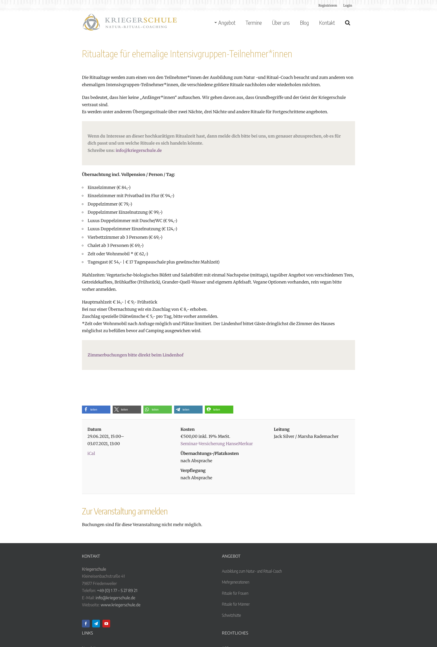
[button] (347, 22)
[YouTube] (106, 623)
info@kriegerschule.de (139, 150)
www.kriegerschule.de (120, 604)
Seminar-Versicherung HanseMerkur (216, 443)
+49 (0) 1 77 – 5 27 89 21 (117, 590)
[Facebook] (86, 623)
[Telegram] (96, 623)
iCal (91, 453)
